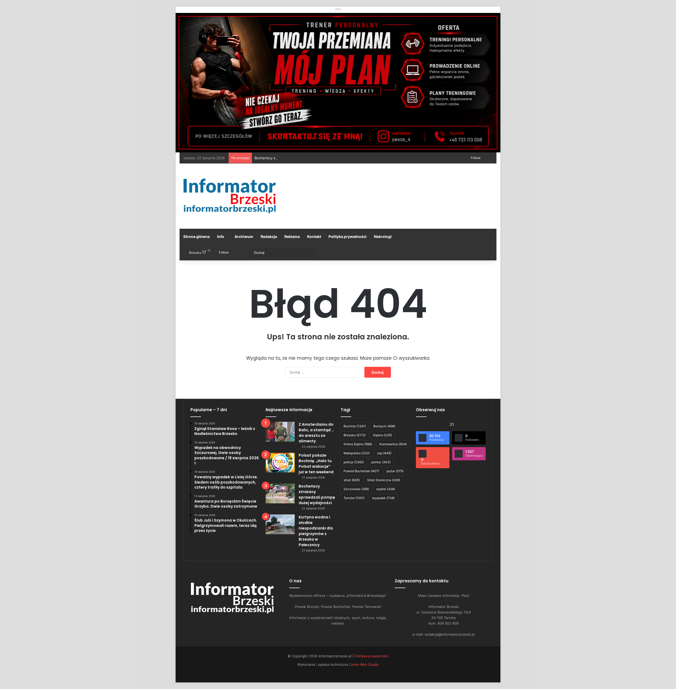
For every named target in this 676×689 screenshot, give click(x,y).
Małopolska (357, 453)
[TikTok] (242, 622)
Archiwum (243, 236)
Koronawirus (393, 444)
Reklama (292, 236)
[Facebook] (216, 622)
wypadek (383, 498)
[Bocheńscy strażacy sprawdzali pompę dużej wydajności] (280, 493)
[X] (223, 622)
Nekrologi (383, 236)
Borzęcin (384, 426)
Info (220, 236)
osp (384, 453)
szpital (385, 489)
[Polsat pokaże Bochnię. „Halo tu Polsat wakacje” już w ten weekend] (280, 462)
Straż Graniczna (383, 480)
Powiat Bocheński (361, 471)
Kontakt (314, 236)
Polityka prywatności (347, 236)
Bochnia (355, 426)
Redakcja (269, 236)
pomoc (381, 462)
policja (354, 462)
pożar (395, 471)
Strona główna (196, 236)
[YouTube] (229, 622)
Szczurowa (356, 489)
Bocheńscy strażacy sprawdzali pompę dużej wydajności (301, 158)
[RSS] (248, 622)
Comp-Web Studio (364, 664)
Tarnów (354, 498)
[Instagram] (235, 622)
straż (352, 480)
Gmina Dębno (358, 444)
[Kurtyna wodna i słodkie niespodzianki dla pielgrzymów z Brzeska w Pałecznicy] (280, 524)
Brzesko (355, 435)
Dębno (382, 435)
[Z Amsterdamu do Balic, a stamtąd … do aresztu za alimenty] (280, 432)
